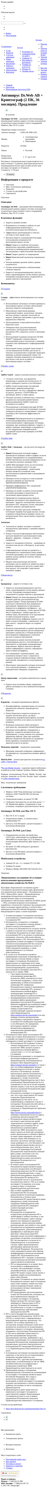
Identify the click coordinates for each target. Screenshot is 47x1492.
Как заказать (11, 1461)
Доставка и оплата (13, 1464)
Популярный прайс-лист (16, 1459)
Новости (9, 53)
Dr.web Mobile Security (11, 768)
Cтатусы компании (10, 56)
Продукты (10, 87)
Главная (9, 85)
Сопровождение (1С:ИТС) (28, 55)
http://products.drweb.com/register (24, 1015)
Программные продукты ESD (18, 89)
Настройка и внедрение (27, 61)
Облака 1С (26, 69)
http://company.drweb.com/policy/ (24, 1065)
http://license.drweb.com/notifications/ (25, 1113)
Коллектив (10, 64)
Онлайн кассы (28, 71)
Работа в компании (10, 67)
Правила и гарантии (14, 1466)
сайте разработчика (11, 779)
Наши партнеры (10, 60)
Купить (39, 40)
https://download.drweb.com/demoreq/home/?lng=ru (26, 1409)
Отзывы (9, 1468)
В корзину (10, 174)
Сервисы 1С (27, 58)
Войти (8, 33)
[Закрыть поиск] (25, 23)
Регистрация (11, 36)
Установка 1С (27, 52)
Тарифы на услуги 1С (26, 66)
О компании (6, 46)
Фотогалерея (11, 70)
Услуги (20, 48)
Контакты (10, 72)
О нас (8, 51)
